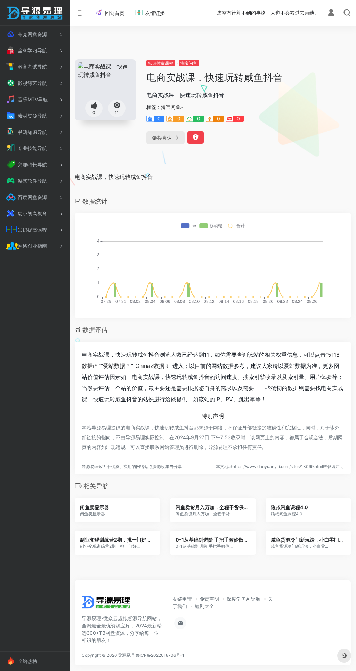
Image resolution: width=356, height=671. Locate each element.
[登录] (331, 13)
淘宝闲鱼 (188, 63)
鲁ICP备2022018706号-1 (160, 655)
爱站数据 (114, 365)
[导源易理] (106, 604)
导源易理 (126, 655)
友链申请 (182, 599)
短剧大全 (204, 606)
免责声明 (209, 599)
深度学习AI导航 (243, 599)
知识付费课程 (160, 63)
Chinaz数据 (149, 365)
